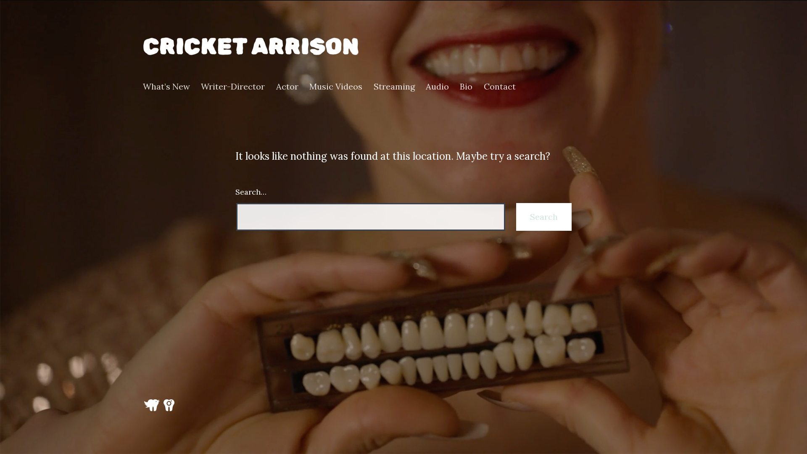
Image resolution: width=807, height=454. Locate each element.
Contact (500, 87)
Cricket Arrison (251, 46)
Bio (466, 87)
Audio (437, 87)
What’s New (166, 87)
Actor (287, 87)
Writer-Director (233, 87)
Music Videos (335, 87)
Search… (250, 192)
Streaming (394, 87)
